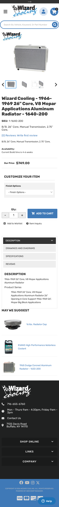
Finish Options (13, 186)
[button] (29, 25)
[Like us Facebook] (21, 483)
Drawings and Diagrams (20, 248)
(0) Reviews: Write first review (20, 135)
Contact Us (14, 418)
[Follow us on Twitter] (38, 483)
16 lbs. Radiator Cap (36, 324)
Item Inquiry (35, 223)
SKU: (5, 120)
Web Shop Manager (34, 491)
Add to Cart (44, 213)
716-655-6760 (16, 404)
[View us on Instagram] (32, 483)
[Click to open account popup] (44, 11)
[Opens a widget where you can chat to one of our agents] (47, 501)
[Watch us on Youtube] (27, 483)
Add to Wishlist (14, 223)
